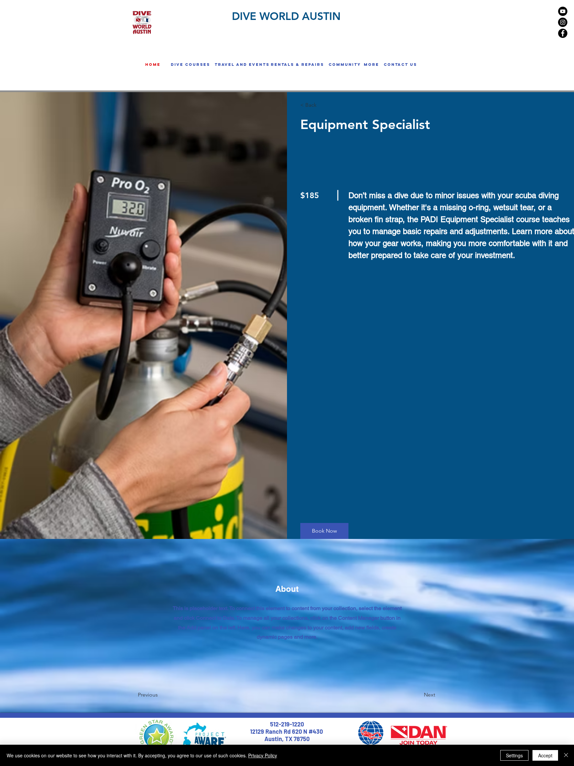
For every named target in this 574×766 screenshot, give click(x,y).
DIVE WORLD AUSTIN (286, 16)
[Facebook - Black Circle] (562, 33)
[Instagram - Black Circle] (562, 22)
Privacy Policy (262, 755)
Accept (545, 755)
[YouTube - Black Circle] (562, 11)
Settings (514, 755)
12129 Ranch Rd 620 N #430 (287, 731)
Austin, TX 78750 (287, 738)
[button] (190, 64)
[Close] (566, 755)
